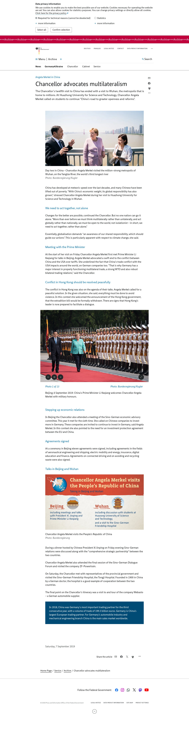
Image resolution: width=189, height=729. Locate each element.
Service (97, 66)
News (38, 66)
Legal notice (109, 48)
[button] (152, 48)
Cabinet (86, 66)
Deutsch (87, 48)
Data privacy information (137, 48)
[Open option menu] (149, 93)
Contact (120, 48)
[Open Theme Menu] (61, 59)
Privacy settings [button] (142, 703)
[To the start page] (42, 50)
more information (46, 23)
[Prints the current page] (149, 88)
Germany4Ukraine (54, 66)
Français (97, 48)
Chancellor (73, 66)
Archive (67, 670)
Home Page (46, 670)
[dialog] (94, 18)
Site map (129, 703)
